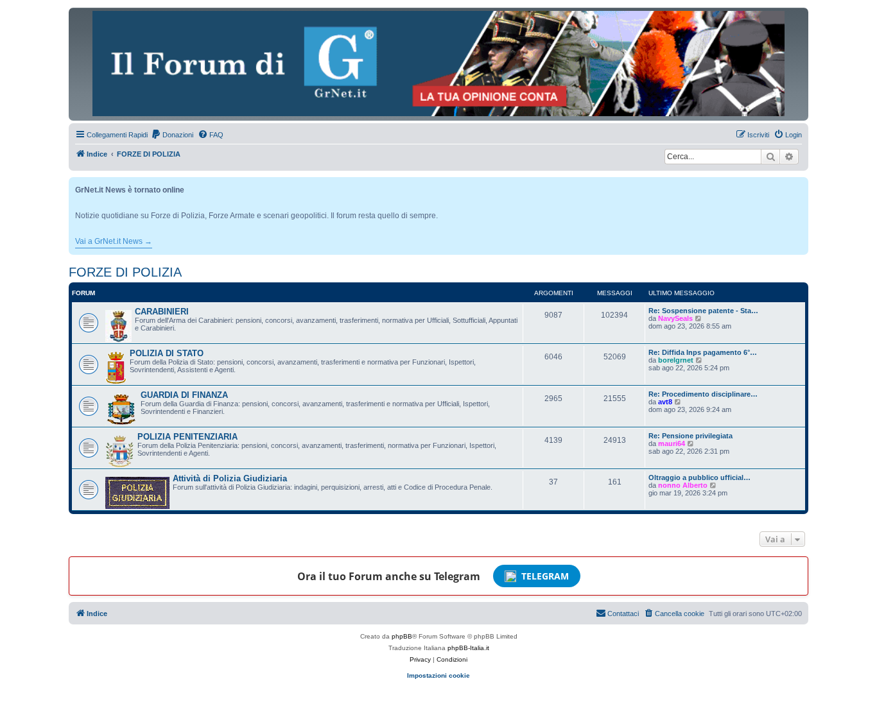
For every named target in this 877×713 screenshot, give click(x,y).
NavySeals (675, 318)
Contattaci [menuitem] (623, 613)
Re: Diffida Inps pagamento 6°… (702, 352)
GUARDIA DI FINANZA (184, 395)
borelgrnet (675, 360)
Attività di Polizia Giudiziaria (230, 478)
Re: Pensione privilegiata (690, 436)
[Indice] (438, 63)
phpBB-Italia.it (468, 647)
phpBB (402, 636)
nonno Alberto (683, 485)
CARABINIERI (162, 311)
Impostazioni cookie (438, 675)
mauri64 (671, 443)
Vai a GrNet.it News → (113, 241)
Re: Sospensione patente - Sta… (703, 310)
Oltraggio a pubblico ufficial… (699, 477)
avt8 (665, 402)
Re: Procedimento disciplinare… (703, 394)
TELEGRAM (545, 576)
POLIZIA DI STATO (167, 353)
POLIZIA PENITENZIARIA (187, 437)
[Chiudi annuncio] (800, 184)
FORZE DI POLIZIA (125, 272)
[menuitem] (172, 134)
